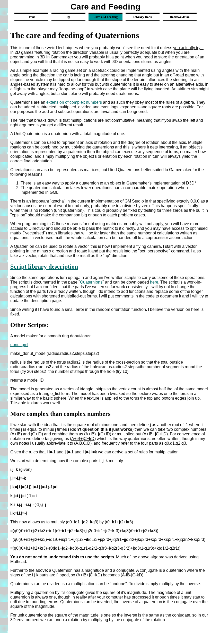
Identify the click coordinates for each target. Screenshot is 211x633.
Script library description (44, 266)
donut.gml (19, 344)
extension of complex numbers (74, 102)
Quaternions (91, 282)
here (154, 282)
